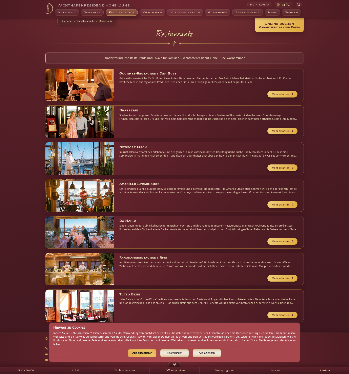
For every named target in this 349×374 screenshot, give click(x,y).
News (272, 12)
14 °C (285, 4)
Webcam (291, 12)
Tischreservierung (126, 370)
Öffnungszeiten (175, 370)
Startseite (66, 21)
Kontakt (275, 370)
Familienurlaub (85, 21)
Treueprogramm (225, 370)
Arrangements (247, 12)
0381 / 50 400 (26, 370)
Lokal (75, 370)
